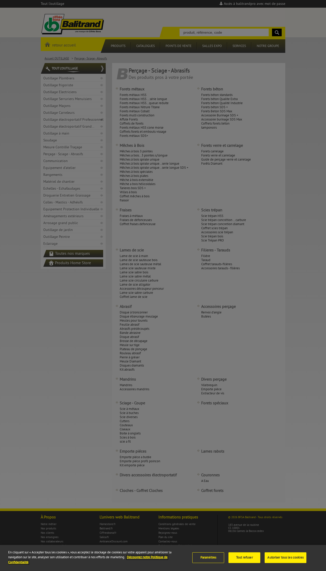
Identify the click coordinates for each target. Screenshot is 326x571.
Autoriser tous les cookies (285, 557)
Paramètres (208, 557)
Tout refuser (244, 557)
